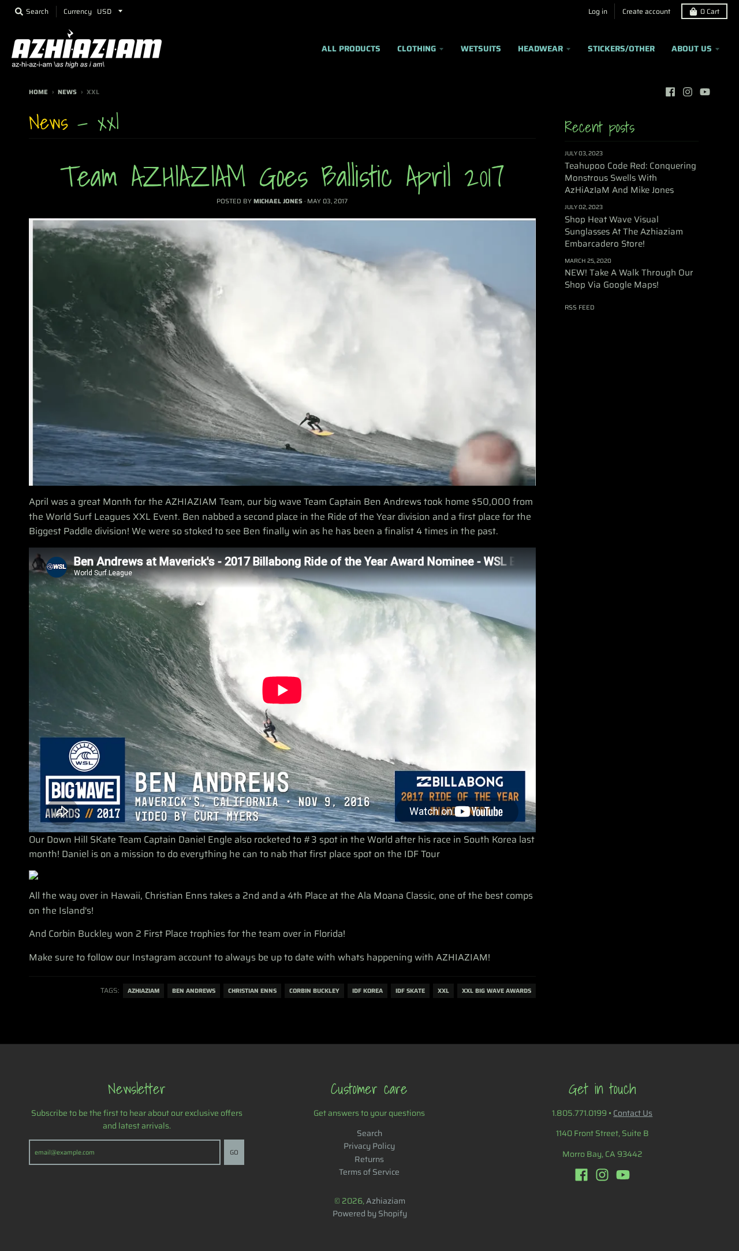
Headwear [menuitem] (540, 48)
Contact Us (632, 1113)
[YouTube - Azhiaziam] (705, 92)
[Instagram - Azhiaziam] (687, 92)
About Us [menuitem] (691, 48)
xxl (443, 991)
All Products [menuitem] (351, 48)
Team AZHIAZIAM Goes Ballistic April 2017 (282, 175)
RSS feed (580, 307)
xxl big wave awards (496, 991)
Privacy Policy (369, 1146)
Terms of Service (369, 1172)
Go (234, 1152)
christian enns (252, 991)
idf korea (367, 991)
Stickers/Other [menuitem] (621, 48)
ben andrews (193, 991)
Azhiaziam (385, 1200)
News (67, 92)
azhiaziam (143, 991)
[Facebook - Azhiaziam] (670, 92)
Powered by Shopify (370, 1213)
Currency (78, 11)
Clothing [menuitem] (416, 48)
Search (369, 1133)
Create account (646, 11)
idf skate (410, 991)
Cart (709, 11)
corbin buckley (314, 991)
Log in (597, 11)
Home (38, 92)
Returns (369, 1159)
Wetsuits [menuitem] (481, 48)
